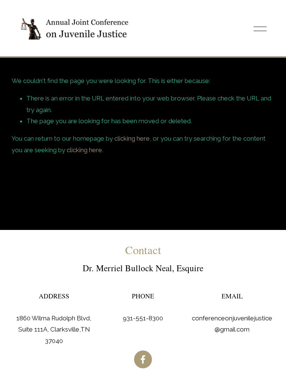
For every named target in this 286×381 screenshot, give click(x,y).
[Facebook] (143, 359)
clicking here (132, 138)
